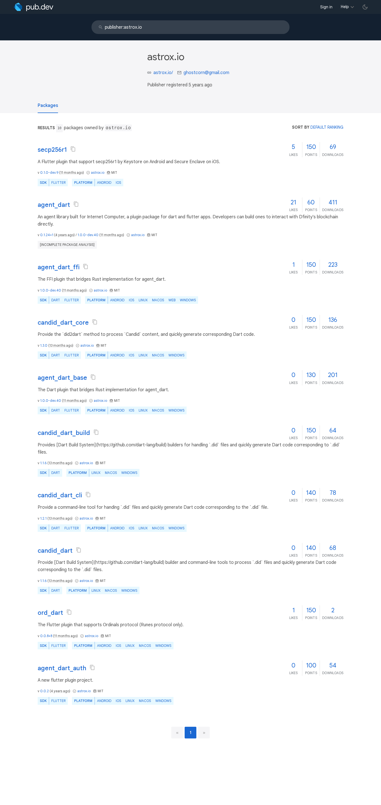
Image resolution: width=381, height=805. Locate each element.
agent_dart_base (62, 377)
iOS (118, 182)
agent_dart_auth (62, 668)
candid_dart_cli (60, 495)
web (171, 300)
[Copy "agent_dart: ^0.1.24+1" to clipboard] (76, 204)
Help (345, 6)
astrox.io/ (163, 72)
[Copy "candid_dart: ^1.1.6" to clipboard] (78, 550)
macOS (158, 300)
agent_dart (54, 205)
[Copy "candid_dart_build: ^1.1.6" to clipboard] (96, 432)
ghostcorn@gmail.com (206, 72)
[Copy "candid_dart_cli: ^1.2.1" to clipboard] (88, 494)
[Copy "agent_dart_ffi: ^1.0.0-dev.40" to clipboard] (85, 266)
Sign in (326, 6)
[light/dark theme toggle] (365, 7)
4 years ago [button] (64, 235)
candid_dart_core (63, 322)
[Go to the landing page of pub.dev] (33, 7)
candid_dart (55, 550)
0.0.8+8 (46, 636)
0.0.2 (44, 691)
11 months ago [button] (71, 172)
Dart (55, 300)
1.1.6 (43, 463)
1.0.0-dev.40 (88, 235)
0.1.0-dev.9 (49, 172)
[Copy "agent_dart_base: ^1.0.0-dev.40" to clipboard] (93, 377)
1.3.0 (43, 345)
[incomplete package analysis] (67, 245)
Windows (188, 300)
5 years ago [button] (200, 85)
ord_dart (50, 612)
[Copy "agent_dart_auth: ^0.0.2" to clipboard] (92, 667)
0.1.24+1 (46, 235)
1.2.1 (43, 518)
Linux (143, 300)
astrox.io (97, 172)
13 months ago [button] (60, 345)
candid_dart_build (64, 433)
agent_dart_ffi (58, 267)
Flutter (58, 182)
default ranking (326, 127)
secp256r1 (52, 149)
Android (104, 182)
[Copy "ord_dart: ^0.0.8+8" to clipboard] (69, 612)
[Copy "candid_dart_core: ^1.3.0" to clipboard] (95, 322)
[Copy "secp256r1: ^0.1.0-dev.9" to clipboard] (73, 149)
